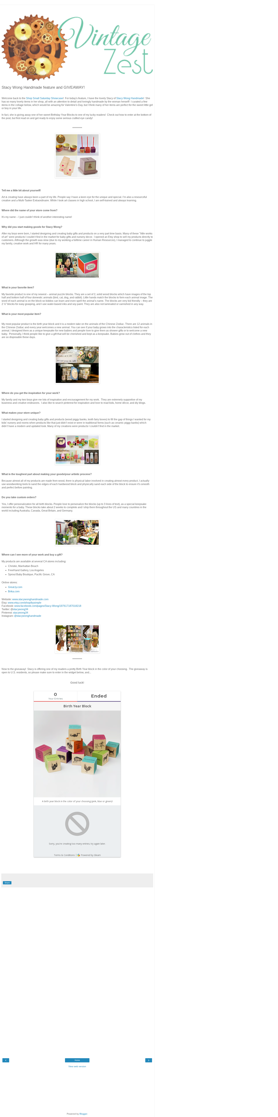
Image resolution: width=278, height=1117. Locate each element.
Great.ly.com (15, 587)
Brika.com (13, 591)
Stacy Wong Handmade (130, 98)
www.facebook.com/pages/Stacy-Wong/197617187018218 (47, 606)
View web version (77, 1066)
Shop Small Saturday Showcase (44, 98)
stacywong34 (20, 609)
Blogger (83, 1114)
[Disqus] (77, 929)
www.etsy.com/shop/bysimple (24, 602)
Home (77, 1060)
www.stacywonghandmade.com (30, 599)
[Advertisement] (77, 9)
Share (7, 883)
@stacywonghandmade (27, 615)
